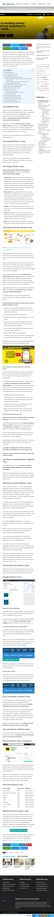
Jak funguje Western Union (10, 75)
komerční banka (39, 73)
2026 (7, 852)
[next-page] (5, 871)
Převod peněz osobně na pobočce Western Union (18, 81)
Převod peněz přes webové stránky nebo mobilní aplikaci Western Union (19, 79)
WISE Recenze (33, 3)
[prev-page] (3, 871)
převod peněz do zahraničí (41, 81)
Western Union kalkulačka (12, 91)
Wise (17, 838)
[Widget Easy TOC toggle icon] (46, 97)
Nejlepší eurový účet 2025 (8, 886)
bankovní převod (39, 66)
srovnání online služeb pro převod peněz (18, 840)
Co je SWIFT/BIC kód (23, 884)
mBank (44, 73)
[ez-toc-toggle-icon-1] (31, 70)
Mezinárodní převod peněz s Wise (13, 102)
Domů (4, 8)
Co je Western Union (9, 72)
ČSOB (48, 90)
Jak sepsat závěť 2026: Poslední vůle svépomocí (29, 867)
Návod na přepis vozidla (41, 884)
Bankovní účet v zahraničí (40, 68)
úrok (37, 90)
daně (37, 71)
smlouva (37, 86)
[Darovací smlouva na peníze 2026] (7, 862)
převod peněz (16, 852)
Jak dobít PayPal (6, 888)
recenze (22, 852)
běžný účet (46, 68)
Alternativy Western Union (11, 100)
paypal (45, 75)
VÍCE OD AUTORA (22, 856)
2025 (37, 64)
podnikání (38, 77)
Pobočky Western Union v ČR (13, 83)
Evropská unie (42, 71)
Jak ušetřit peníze (41, 3)
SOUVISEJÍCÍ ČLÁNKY (9, 856)
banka (48, 64)
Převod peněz (19, 3)
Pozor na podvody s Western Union (12, 95)
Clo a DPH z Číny (23, 888)
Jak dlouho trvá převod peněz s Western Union (15, 84)
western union (39, 88)
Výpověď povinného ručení (42, 886)
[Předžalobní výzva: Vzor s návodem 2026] (18, 862)
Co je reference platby (24, 886)
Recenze (8, 30)
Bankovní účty (26, 3)
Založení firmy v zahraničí (41, 890)
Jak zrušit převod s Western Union (13, 97)
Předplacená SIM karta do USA (42, 55)
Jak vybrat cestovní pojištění (8, 890)
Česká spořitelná (42, 90)
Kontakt (49, 3)
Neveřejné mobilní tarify (41, 888)
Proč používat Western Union (11, 74)
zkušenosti (46, 88)
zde (13, 137)
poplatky (11, 852)
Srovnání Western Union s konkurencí (15, 92)
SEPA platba (22, 882)
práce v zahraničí (38, 79)
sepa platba (46, 83)
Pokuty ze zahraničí (40, 882)
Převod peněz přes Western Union (12, 88)
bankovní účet (47, 66)
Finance (7, 8)
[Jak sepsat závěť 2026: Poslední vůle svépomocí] (30, 862)
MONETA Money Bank (39, 75)
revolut (42, 83)
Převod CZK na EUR (11, 94)
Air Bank (40, 64)
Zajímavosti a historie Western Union (13, 86)
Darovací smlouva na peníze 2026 (43, 44)
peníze (48, 75)
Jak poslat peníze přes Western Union (13, 77)
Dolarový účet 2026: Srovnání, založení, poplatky (42, 58)
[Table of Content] (32, 70)
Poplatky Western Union (10, 89)
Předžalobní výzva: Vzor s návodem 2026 (43, 47)
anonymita (44, 64)
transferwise (43, 86)
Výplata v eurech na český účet (9, 884)
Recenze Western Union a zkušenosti (13, 98)
